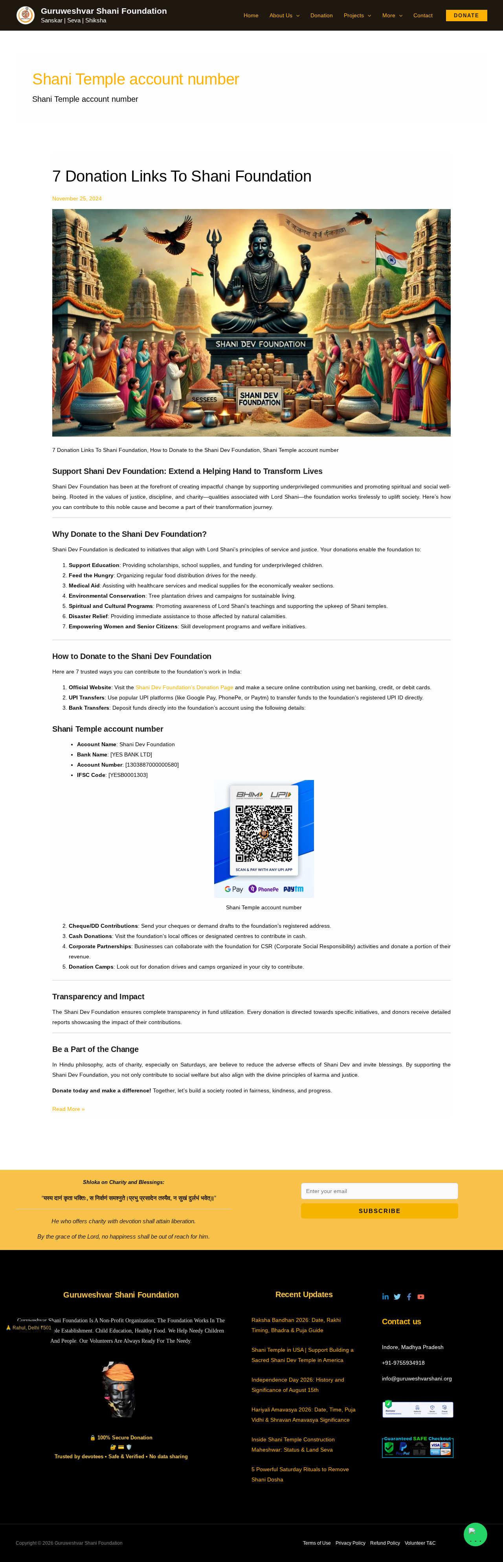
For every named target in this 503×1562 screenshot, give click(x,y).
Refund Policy (385, 1543)
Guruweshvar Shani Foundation (104, 10)
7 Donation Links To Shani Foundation (181, 176)
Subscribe (380, 1211)
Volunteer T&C (420, 1543)
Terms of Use (317, 1543)
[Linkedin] (385, 1296)
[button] (295, 15)
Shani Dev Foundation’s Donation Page (183, 687)
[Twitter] (397, 1296)
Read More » (68, 1108)
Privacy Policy (350, 1543)
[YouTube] (420, 1296)
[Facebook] (409, 1296)
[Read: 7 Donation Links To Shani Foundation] (251, 322)
